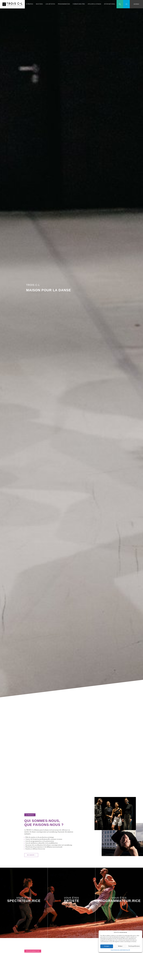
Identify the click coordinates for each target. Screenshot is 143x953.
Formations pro (79, 4)
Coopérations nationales (119, 920)
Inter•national (109, 4)
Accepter (106, 946)
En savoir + (31, 855)
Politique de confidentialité (120, 950)
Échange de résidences (119, 923)
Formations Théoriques (79, 911)
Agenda (136, 4)
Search (120, 4)
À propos (29, 4)
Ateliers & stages (94, 4)
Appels (79, 917)
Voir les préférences (134, 946)
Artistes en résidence (79, 914)
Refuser (120, 946)
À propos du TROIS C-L (32, 917)
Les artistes (50, 4)
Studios (79, 923)
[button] (140, 932)
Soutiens (39, 4)
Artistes (32, 914)
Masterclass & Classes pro (79, 908)
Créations (119, 908)
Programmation (64, 4)
